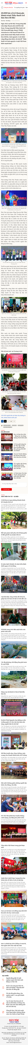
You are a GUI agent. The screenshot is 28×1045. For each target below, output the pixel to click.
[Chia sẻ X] (5, 421)
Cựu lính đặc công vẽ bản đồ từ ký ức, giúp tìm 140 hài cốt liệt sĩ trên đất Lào (13, 598)
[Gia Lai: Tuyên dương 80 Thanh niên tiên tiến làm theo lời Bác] (7, 457)
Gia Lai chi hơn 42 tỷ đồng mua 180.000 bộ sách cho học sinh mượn (14, 912)
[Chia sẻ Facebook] (2, 421)
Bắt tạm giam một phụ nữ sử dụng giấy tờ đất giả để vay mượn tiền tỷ (14, 534)
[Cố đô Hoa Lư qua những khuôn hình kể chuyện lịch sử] (14, 520)
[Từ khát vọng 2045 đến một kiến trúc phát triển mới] (14, 649)
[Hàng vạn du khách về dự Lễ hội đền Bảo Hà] (14, 707)
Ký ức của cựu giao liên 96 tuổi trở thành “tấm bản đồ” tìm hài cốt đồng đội (15, 987)
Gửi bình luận (6, 489)
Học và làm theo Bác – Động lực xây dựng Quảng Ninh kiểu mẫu (20, 436)
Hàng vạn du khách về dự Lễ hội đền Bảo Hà (13, 693)
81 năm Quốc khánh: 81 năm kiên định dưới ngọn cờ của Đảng (13, 565)
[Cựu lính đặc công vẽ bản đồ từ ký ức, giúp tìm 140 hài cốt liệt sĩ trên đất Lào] (14, 617)
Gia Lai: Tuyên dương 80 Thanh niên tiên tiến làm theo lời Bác (20, 455)
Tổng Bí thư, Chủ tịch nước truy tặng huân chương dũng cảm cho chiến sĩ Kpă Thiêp (15, 1012)
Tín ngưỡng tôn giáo (19, 7)
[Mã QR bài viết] (14, 421)
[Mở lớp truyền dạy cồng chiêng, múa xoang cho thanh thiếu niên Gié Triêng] (14, 770)
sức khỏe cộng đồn (8, 427)
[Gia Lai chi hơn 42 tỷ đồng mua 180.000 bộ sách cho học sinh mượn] (14, 931)
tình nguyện (20, 425)
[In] (11, 421)
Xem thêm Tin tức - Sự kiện (9, 496)
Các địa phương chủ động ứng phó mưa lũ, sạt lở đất (14, 663)
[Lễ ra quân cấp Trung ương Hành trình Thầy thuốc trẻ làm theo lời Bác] (7, 467)
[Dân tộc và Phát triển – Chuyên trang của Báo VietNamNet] (8, 3)
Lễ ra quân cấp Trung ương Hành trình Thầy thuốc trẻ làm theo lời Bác (20, 466)
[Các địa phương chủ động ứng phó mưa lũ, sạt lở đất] (14, 679)
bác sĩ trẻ (14, 425)
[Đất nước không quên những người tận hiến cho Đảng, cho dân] (14, 803)
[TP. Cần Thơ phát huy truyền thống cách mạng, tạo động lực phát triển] (14, 833)
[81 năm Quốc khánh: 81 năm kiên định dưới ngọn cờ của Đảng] (14, 584)
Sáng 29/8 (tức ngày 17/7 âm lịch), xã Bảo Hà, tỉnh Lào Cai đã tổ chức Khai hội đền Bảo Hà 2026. (13, 696)
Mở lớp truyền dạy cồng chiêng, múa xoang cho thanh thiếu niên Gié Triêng (14, 754)
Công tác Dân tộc (8, 7)
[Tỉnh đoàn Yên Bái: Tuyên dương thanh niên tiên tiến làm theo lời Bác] (7, 476)
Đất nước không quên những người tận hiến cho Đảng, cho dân (14, 784)
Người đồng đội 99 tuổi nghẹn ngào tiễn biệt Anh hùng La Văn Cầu (14, 979)
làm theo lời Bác (7, 425)
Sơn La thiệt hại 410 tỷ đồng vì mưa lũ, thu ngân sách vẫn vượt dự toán (13, 944)
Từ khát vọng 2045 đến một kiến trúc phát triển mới (13, 630)
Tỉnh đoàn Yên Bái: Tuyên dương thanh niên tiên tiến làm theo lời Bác (20, 475)
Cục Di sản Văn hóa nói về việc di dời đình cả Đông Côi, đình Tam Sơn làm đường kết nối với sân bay (15, 1003)
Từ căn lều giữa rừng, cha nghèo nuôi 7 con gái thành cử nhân (15, 995)
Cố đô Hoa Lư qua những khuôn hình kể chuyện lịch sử (13, 501)
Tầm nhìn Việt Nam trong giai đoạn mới (13, 846)
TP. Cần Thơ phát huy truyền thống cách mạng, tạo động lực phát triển (12, 816)
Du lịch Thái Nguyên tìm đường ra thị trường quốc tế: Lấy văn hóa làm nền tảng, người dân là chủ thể (13, 722)
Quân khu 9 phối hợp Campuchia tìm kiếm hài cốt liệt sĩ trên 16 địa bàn (13, 879)
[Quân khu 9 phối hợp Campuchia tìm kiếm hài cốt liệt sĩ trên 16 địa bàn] (14, 898)
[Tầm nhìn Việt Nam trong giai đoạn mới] (14, 865)
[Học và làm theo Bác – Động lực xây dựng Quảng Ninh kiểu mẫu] (7, 437)
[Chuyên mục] (2, 3)
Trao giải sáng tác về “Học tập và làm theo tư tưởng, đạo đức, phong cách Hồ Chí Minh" (20, 447)
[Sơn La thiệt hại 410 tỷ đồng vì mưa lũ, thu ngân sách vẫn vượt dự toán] (14, 963)
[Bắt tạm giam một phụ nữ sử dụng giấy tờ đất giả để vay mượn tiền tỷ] (14, 551)
